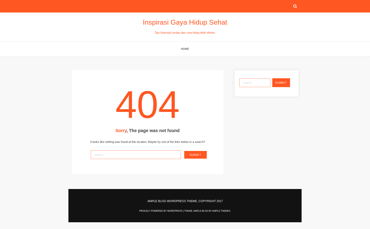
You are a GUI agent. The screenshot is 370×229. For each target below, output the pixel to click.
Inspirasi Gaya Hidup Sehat (185, 22)
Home (185, 48)
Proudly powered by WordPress (161, 211)
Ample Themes (221, 211)
